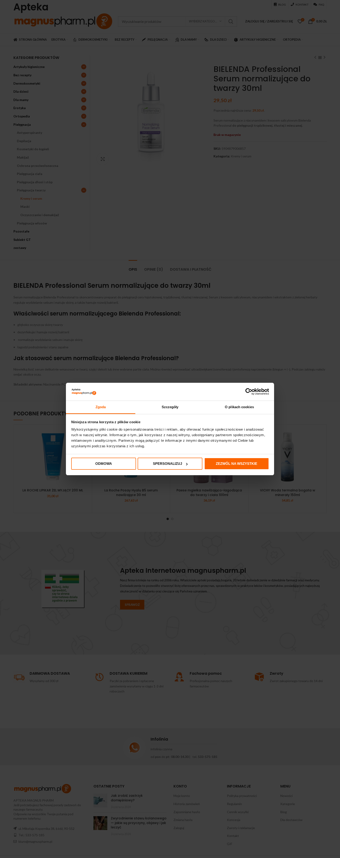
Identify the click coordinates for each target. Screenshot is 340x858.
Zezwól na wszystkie (236, 464)
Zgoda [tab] (101, 407)
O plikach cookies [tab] (239, 407)
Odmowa (103, 464)
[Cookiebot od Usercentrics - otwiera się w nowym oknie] (249, 391)
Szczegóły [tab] (170, 407)
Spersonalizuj (167, 464)
